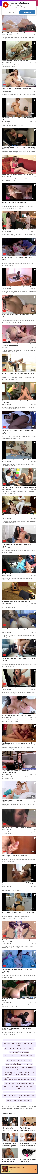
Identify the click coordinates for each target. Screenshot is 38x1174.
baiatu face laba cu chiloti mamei (19, 1060)
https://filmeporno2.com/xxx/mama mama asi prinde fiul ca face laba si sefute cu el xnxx (19, 1073)
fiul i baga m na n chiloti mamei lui (19, 1100)
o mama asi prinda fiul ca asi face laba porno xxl (19, 1096)
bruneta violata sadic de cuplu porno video (19, 1040)
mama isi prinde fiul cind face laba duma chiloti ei (19, 1068)
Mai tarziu (10, 12)
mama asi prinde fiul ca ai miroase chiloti (19, 1083)
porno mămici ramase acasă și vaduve (19, 1048)
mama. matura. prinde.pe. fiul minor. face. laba (19, 1087)
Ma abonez (27, 12)
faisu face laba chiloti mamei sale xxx (19, 1064)
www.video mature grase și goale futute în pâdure (19, 1044)
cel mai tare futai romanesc (19, 1052)
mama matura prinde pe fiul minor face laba (19, 1092)
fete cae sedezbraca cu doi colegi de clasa (19, 1055)
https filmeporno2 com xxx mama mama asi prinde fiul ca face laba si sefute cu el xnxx (19, 1079)
